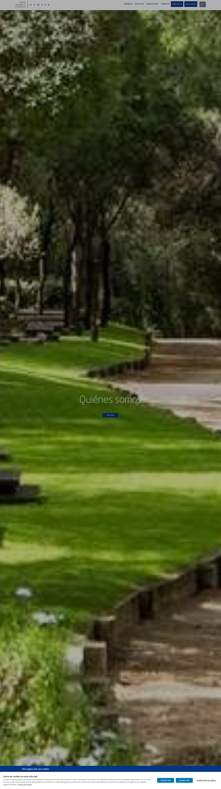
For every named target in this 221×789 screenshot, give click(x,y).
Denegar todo (184, 780)
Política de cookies (25, 785)
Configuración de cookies (206, 780)
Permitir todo (166, 780)
